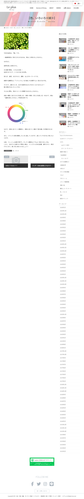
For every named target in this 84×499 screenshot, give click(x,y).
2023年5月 (63, 301)
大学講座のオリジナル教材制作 (73, 58)
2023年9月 (63, 287)
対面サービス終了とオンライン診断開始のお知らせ (73, 95)
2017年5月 (63, 371)
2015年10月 (63, 431)
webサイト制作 (65, 145)
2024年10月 (63, 251)
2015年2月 (63, 448)
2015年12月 (63, 424)
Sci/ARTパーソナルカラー (66, 138)
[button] (42, 491)
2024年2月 (63, 271)
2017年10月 (63, 354)
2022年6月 (63, 324)
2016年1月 (63, 421)
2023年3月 (63, 307)
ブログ (61, 175)
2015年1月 (63, 451)
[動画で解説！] (64, 152)
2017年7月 (63, 364)
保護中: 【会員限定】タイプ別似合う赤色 (74, 114)
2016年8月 (63, 398)
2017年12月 (63, 351)
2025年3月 (63, 234)
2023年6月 (63, 297)
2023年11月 (63, 281)
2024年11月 (63, 247)
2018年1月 (63, 347)
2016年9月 (63, 394)
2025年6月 (63, 224)
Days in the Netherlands (66, 135)
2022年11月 (63, 314)
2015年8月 (63, 434)
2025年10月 (63, 214)
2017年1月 (63, 381)
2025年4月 (63, 231)
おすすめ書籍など (64, 162)
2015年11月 (63, 428)
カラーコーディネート (67, 148)
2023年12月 (63, 277)
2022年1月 (63, 337)
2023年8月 (63, 291)
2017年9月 (63, 358)
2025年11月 (63, 211)
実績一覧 (62, 185)
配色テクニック (64, 198)
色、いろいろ (16, 150)
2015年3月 (63, 444)
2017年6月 (63, 367)
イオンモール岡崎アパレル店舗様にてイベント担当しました (73, 49)
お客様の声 (63, 165)
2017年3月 (63, 374)
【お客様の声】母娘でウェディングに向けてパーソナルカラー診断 (73, 86)
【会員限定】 (63, 155)
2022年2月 (63, 334)
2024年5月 (63, 261)
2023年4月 (63, 304)
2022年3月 (63, 331)
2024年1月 (63, 274)
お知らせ (62, 168)
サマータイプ (64, 158)
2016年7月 (63, 401)
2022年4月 (63, 327)
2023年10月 (63, 284)
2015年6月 (63, 441)
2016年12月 (63, 384)
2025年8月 (63, 220)
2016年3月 (63, 414)
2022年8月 (63, 317)
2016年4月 (63, 411)
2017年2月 (63, 378)
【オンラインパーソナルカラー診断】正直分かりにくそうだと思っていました (73, 67)
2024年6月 (63, 257)
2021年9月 (63, 341)
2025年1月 (63, 241)
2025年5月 (63, 227)
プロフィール (63, 178)
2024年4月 (63, 264)
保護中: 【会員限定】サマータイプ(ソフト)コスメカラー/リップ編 (74, 122)
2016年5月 (63, 408)
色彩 (61, 195)
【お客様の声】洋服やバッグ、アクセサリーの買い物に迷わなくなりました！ (74, 105)
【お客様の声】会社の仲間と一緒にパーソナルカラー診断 (73, 40)
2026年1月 (63, 207)
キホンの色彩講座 (64, 172)
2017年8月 (63, 361)
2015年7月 (63, 438)
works (61, 142)
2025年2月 (63, 237)
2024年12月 (63, 244)
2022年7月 (63, 321)
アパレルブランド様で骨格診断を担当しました (73, 77)
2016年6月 (63, 404)
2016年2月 (63, 418)
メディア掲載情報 (64, 182)
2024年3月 (63, 267)
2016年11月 (63, 388)
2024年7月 (63, 254)
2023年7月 (63, 294)
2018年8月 (63, 344)
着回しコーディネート (65, 188)
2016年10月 (63, 391)
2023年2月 (63, 311)
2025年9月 (63, 217)
